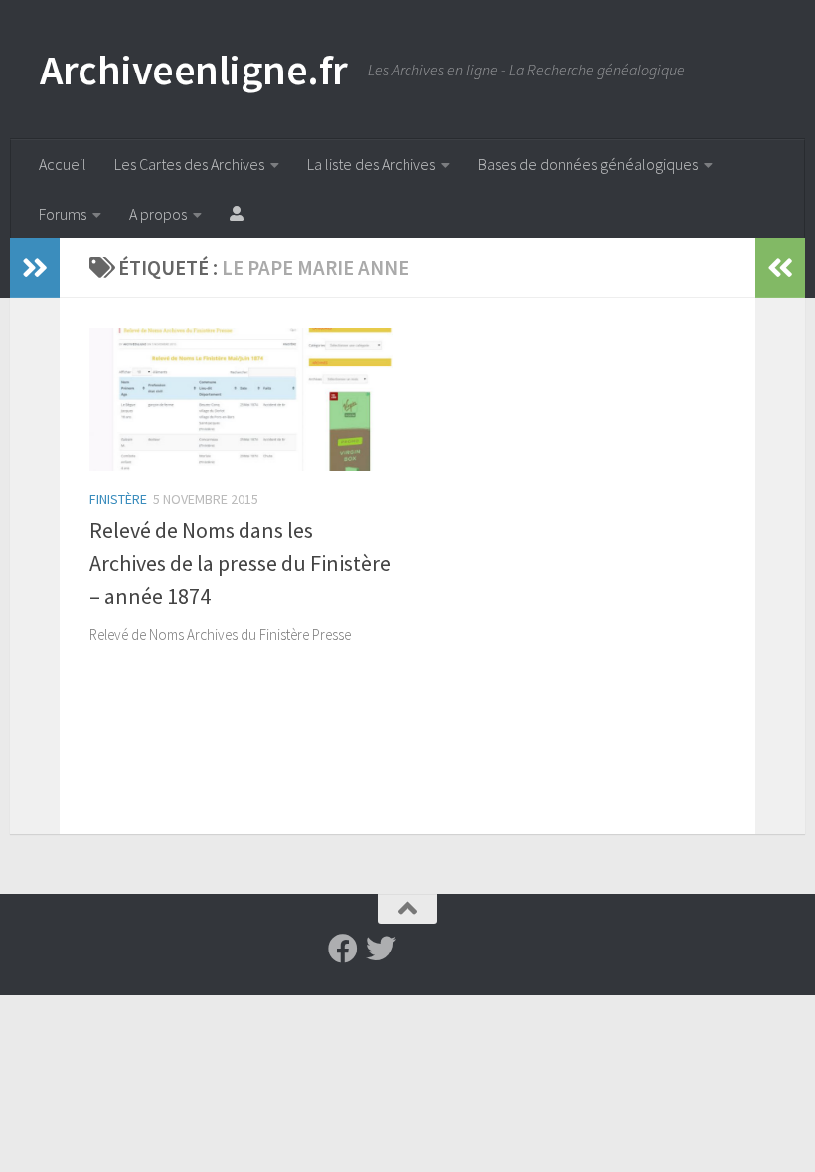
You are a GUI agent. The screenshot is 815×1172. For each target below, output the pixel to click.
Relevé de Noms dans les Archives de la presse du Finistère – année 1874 (240, 563)
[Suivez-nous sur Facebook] (343, 948)
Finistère (118, 499)
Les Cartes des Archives (189, 164)
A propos (158, 213)
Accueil (62, 164)
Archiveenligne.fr (194, 69)
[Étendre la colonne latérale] (35, 268)
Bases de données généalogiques (588, 164)
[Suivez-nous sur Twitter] (381, 948)
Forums (62, 213)
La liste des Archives (371, 164)
